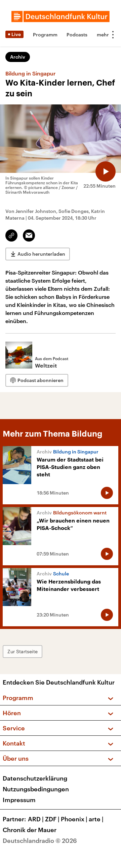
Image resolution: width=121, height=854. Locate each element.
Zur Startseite (22, 651)
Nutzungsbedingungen (36, 789)
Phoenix (74, 819)
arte (96, 819)
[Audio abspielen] (105, 171)
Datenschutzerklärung (35, 778)
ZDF (52, 819)
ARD (36, 819)
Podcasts (77, 34)
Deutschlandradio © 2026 (40, 840)
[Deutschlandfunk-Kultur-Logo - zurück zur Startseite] (60, 16)
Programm (45, 34)
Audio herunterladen (41, 254)
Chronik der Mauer (29, 829)
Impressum (19, 799)
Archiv (17, 57)
